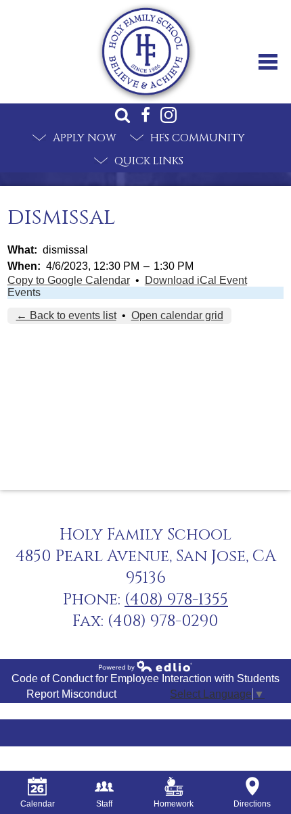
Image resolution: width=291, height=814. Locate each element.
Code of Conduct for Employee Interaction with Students (145, 678)
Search (122, 115)
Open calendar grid (177, 315)
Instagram (168, 115)
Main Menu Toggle (268, 62)
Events (24, 292)
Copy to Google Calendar (68, 280)
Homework (174, 804)
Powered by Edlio (145, 666)
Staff (104, 804)
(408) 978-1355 (176, 599)
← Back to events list (66, 315)
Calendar (37, 804)
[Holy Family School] (146, 51)
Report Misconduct (71, 694)
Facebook (145, 115)
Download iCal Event (196, 280)
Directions (252, 804)
